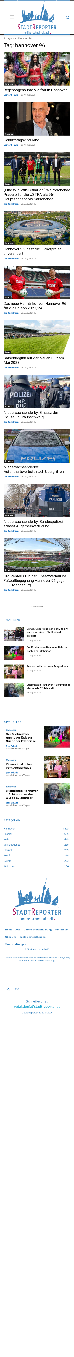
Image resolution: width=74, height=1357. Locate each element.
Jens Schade (12, 745)
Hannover (9, 84)
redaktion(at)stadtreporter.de (37, 1006)
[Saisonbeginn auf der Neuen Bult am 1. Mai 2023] (37, 337)
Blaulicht (9, 406)
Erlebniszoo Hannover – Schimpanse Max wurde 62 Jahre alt (22, 794)
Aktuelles (9, 134)
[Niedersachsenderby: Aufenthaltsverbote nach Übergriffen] (37, 446)
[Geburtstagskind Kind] (37, 119)
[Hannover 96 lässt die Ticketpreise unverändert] (37, 228)
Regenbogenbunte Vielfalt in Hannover (35, 90)
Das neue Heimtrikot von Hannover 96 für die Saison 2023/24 (35, 305)
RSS (17, 989)
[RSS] (8, 989)
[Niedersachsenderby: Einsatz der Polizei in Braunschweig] (37, 391)
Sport (7, 184)
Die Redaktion (11, 203)
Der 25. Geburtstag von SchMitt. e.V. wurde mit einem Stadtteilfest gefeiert (47, 632)
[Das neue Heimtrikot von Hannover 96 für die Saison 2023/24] (37, 282)
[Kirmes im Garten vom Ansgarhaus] (14, 671)
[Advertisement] (37, 1177)
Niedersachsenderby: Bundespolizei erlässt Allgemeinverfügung (33, 523)
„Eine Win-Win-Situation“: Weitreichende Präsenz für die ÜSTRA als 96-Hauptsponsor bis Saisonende (37, 194)
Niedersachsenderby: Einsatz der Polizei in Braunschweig (31, 414)
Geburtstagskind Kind (21, 140)
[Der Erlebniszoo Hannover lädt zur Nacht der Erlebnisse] (14, 653)
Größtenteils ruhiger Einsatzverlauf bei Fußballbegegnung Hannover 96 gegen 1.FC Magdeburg (35, 580)
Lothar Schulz (11, 94)
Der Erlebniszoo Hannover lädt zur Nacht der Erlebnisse (21, 737)
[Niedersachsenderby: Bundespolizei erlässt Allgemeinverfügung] (37, 500)
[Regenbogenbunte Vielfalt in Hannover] (37, 69)
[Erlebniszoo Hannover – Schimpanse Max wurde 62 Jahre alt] (14, 690)
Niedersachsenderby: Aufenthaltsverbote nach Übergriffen (34, 469)
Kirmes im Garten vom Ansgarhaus (47, 666)
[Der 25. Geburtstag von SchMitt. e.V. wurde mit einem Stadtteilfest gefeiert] (14, 634)
